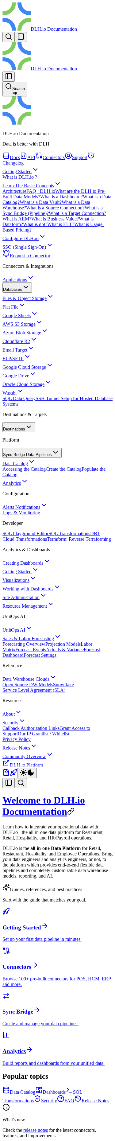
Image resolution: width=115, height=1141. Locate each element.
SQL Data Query (19, 398)
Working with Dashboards (27, 588)
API (31, 157)
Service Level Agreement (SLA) (33, 690)
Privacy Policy (16, 739)
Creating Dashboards (22, 563)
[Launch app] (13, 774)
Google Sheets (16, 315)
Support (79, 157)
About (8, 714)
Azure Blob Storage (21, 332)
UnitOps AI (13, 630)
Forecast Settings (40, 655)
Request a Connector (30, 255)
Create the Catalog (64, 469)
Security (10, 722)
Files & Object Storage (24, 298)
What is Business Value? (55, 218)
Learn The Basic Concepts (28, 185)
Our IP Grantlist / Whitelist (43, 733)
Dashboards (54, 1092)
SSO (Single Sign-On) (24, 247)
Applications (14, 279)
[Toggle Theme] (27, 773)
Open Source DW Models (27, 684)
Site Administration (21, 597)
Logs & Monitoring (21, 512)
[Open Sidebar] (21, 37)
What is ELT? (60, 224)
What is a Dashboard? (61, 196)
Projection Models (63, 644)
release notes (35, 1130)
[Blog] (6, 774)
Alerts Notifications (21, 507)
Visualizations (15, 580)
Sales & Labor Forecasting (28, 638)
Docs (15, 157)
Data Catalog (15, 463)
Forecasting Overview (23, 644)
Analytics (11, 483)
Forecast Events (30, 649)
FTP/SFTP (13, 358)
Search (18, 90)
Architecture (14, 191)
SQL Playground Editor (25, 533)
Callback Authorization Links (30, 728)
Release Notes (16, 747)
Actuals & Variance (65, 649)
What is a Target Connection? (77, 213)
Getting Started (17, 171)
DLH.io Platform (26, 765)
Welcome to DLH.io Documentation (43, 806)
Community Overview (24, 756)
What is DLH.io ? (19, 177)
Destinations (14, 429)
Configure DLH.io (20, 238)
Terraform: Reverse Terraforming (79, 539)
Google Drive (15, 375)
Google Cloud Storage (24, 367)
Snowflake (63, 684)
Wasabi (9, 392)
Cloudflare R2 (16, 341)
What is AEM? (16, 218)
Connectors (54, 157)
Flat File (10, 307)
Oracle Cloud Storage (23, 384)
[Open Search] (8, 37)
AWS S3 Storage (19, 324)
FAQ (69, 1100)
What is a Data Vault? (41, 202)
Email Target (14, 349)
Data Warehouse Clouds (25, 679)
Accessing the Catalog (24, 469)
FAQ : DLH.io (40, 191)
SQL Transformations (69, 533)
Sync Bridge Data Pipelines (27, 454)
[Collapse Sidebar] (8, 77)
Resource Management (24, 606)
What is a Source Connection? (55, 207)
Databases (12, 289)
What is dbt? (35, 224)
